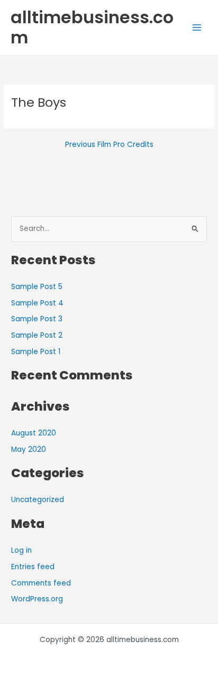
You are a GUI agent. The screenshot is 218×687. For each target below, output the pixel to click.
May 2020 (28, 449)
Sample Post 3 (36, 319)
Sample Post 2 (36, 335)
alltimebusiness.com (92, 27)
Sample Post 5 (36, 287)
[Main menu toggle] (197, 28)
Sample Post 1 (35, 352)
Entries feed (32, 567)
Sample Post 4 (37, 303)
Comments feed (41, 583)
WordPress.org (37, 599)
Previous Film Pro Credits (109, 144)
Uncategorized (37, 500)
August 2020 (33, 433)
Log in (21, 550)
